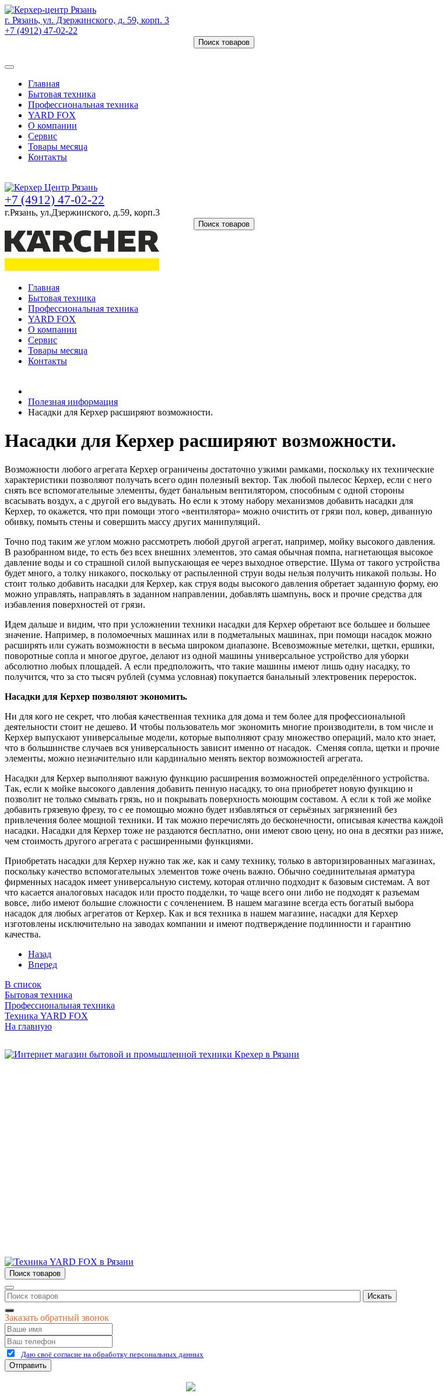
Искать (380, 1296)
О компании (52, 126)
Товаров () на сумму (60, 53)
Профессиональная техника (83, 105)
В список (23, 984)
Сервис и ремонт (62, 1119)
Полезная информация (73, 402)
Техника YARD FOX (46, 1016)
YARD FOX (52, 115)
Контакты (47, 157)
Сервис (42, 136)
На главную (28, 1026)
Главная (44, 84)
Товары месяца (58, 146)
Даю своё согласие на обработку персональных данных (112, 1354)
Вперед (42, 965)
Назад (39, 954)
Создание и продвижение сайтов (317, 1386)
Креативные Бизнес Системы (124, 1386)
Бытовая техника (62, 94)
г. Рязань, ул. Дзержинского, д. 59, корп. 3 (87, 20)
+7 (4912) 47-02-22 (41, 31)
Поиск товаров (224, 42)
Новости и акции (62, 1129)
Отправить (28, 1365)
